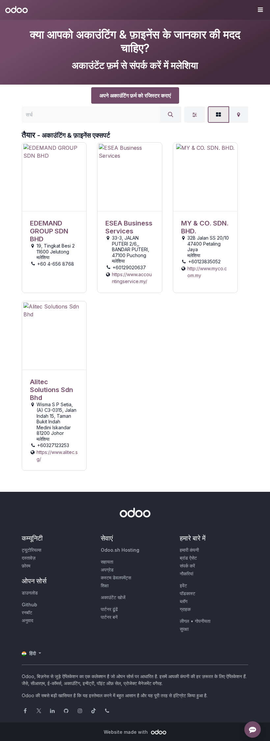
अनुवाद (27, 620)
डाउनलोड (30, 592)
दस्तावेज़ (29, 558)
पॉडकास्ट (187, 593)
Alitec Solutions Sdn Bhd (51, 390)
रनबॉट (27, 612)
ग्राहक (185, 609)
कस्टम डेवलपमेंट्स (116, 577)
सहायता (107, 562)
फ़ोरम (26, 566)
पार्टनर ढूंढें (109, 609)
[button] (260, 10)
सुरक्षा (184, 629)
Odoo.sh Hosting (120, 550)
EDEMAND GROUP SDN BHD (49, 231)
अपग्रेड (107, 569)
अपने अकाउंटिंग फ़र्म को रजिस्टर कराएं (135, 95)
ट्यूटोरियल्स (31, 550)
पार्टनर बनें (109, 617)
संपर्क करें (187, 566)
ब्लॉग (183, 601)
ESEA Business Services (128, 227)
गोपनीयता (202, 621)
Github (29, 604)
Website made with (126, 732)
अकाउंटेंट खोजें (113, 597)
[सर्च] (170, 114)
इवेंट (183, 585)
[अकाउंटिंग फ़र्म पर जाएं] (54, 177)
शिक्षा (105, 585)
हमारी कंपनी (189, 550)
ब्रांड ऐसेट (188, 558)
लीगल (184, 621)
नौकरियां (186, 573)
